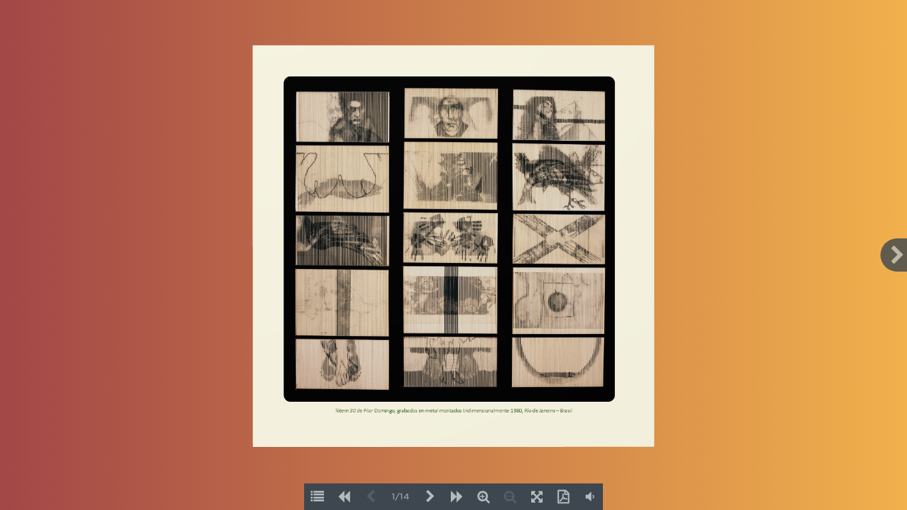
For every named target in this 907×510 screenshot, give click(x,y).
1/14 (401, 497)
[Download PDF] (563, 496)
